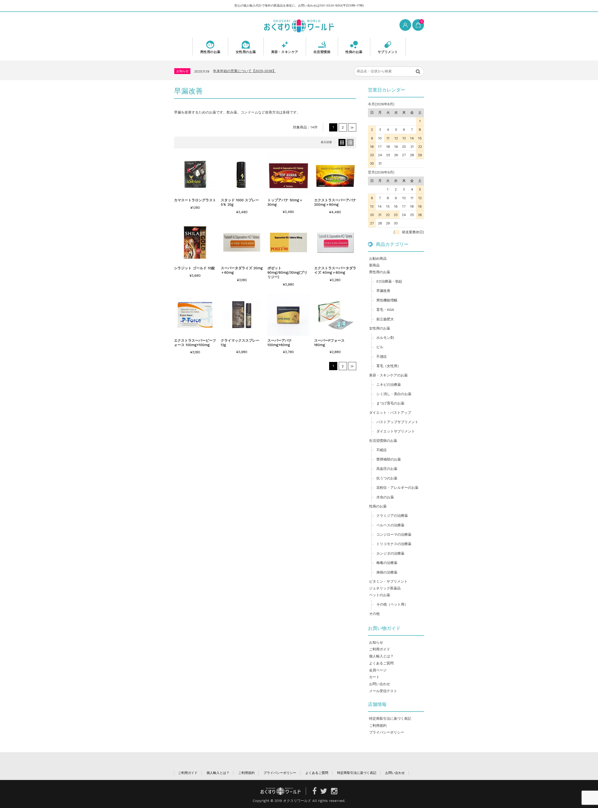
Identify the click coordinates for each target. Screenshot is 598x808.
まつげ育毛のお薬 (390, 403)
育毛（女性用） (388, 366)
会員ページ (378, 670)
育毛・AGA (385, 310)
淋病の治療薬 (386, 572)
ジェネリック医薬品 (385, 588)
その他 (374, 614)
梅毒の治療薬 (386, 563)
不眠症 (381, 450)
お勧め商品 (378, 258)
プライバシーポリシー (386, 732)
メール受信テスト (383, 691)
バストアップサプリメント (397, 422)
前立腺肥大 (385, 319)
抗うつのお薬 (386, 478)
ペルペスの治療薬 (390, 525)
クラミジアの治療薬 (392, 516)
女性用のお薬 (246, 52)
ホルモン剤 (385, 338)
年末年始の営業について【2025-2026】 (244, 71)
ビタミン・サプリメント (388, 581)
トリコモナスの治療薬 (393, 544)
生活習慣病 (322, 52)
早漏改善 (383, 291)
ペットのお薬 (379, 595)
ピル (379, 347)
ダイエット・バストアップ (390, 413)
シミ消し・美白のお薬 (393, 394)
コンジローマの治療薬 (393, 534)
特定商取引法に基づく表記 (390, 718)
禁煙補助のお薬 (388, 459)
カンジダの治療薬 (390, 553)
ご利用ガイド (379, 649)
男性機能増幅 (386, 300)
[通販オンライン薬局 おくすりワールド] (299, 25)
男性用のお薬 (210, 52)
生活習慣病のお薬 (383, 441)
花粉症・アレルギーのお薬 (397, 488)
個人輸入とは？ (381, 656)
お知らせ (376, 642)
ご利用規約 (378, 725)
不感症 (381, 356)
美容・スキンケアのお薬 (388, 375)
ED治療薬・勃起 (389, 281)
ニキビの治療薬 (388, 385)
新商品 (374, 265)
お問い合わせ (379, 684)
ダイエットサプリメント (395, 431)
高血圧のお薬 (386, 469)
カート (374, 677)
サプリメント (388, 52)
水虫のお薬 (385, 497)
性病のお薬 (354, 52)
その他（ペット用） (392, 604)
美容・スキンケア (284, 52)
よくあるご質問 (381, 663)
